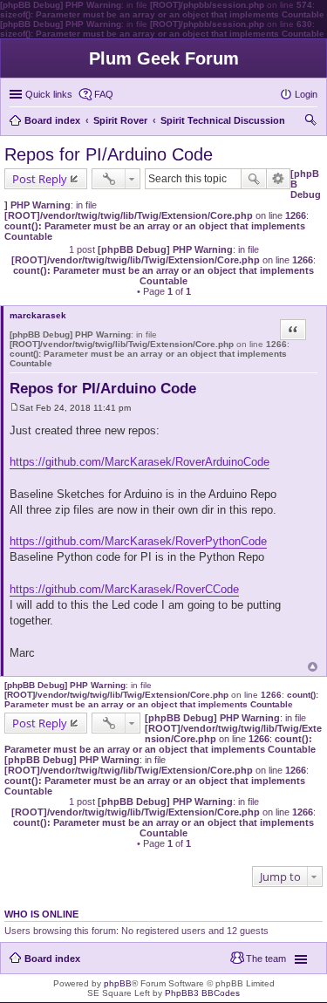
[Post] (14, 408)
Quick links (48, 94)
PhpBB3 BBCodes (202, 993)
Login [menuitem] (306, 94)
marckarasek (38, 315)
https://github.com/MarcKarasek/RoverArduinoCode (139, 461)
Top (312, 667)
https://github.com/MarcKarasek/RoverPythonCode (138, 541)
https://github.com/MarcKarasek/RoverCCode (124, 589)
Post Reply (39, 179)
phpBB (118, 983)
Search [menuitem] (310, 122)
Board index (52, 958)
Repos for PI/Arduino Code (108, 154)
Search (254, 178)
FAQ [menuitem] (103, 94)
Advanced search (278, 178)
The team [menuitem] (266, 958)
